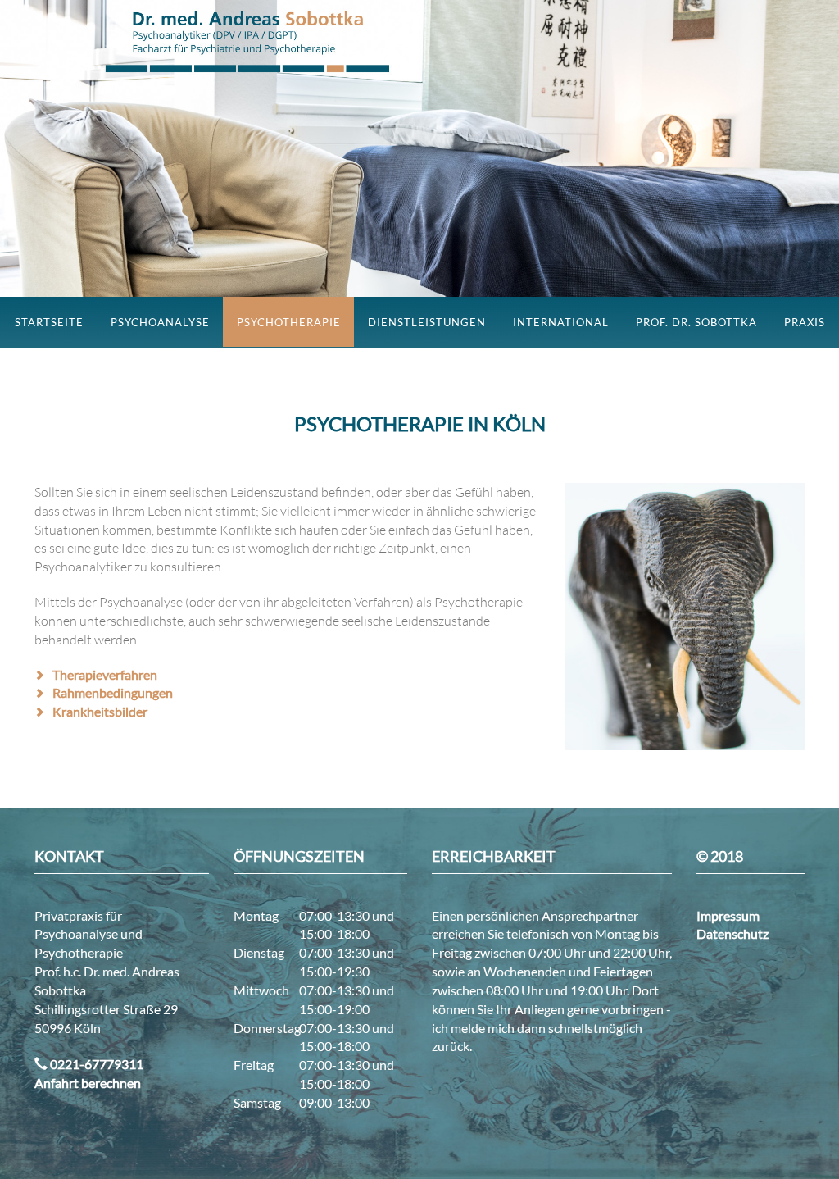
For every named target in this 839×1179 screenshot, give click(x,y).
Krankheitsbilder (99, 711)
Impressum (728, 915)
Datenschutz (732, 933)
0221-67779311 (95, 1064)
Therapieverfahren (104, 674)
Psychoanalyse (160, 322)
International (561, 322)
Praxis (804, 322)
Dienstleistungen (427, 322)
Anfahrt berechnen (87, 1082)
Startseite (49, 322)
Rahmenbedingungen (112, 692)
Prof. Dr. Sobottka (696, 322)
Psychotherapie (289, 322)
